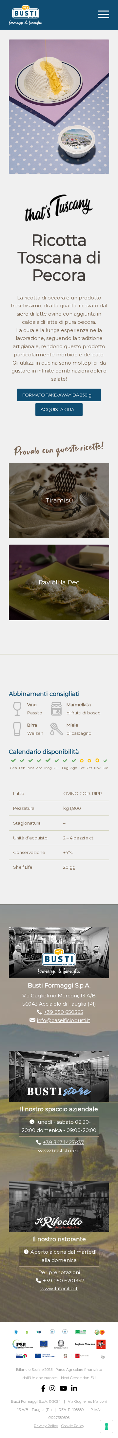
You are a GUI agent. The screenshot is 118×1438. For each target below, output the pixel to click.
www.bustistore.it (59, 1150)
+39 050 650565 (63, 1012)
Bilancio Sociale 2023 (34, 1369)
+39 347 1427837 (63, 1142)
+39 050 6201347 (63, 1280)
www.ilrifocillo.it (59, 1288)
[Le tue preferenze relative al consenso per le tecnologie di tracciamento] (106, 1426)
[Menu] (100, 13)
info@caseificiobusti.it (63, 1020)
